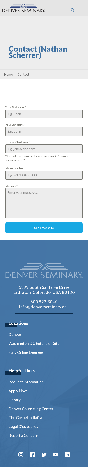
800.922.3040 (44, 301)
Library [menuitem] (15, 399)
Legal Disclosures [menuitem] (23, 426)
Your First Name (15, 107)
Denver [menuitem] (15, 334)
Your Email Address (17, 142)
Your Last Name (15, 124)
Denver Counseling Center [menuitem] (31, 408)
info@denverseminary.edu (44, 306)
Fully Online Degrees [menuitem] (26, 352)
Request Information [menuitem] (26, 381)
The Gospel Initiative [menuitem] (26, 417)
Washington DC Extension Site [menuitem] (34, 343)
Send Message (44, 227)
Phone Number (14, 168)
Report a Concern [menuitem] (23, 435)
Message (11, 186)
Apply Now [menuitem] (18, 390)
